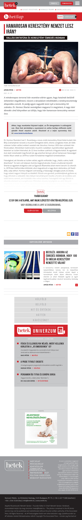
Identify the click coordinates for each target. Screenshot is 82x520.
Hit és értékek (43, 381)
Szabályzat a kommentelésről (37, 469)
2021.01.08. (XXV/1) (68, 90)
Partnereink (36, 473)
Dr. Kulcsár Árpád (28, 381)
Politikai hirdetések (40, 475)
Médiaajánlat (36, 464)
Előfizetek (33, 211)
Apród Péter (8, 90)
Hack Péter (25, 355)
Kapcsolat (35, 461)
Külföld (37, 368)
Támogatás (67, 3)
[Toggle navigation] (77, 3)
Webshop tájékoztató (40, 478)
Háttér (18, 90)
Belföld (35, 355)
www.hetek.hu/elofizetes (23, 133)
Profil (54, 3)
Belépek (52, 211)
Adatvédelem (36, 466)
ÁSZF (47, 473)
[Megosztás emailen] (68, 234)
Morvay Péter (26, 368)
